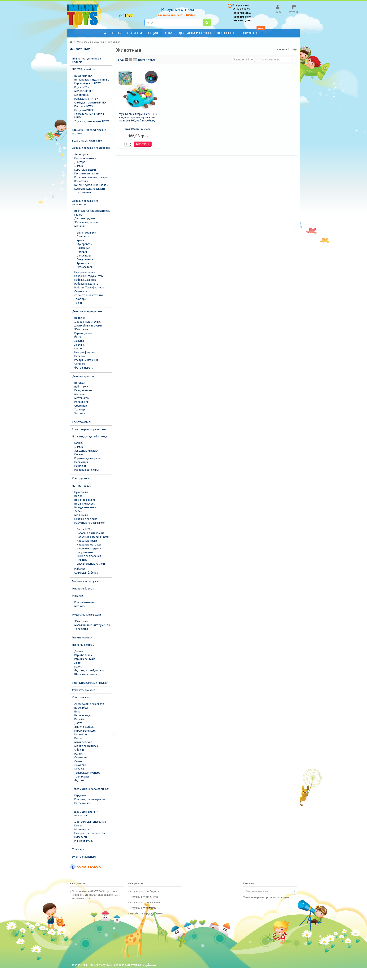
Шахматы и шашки (85, 674)
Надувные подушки (89, 548)
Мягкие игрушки (82, 637)
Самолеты (81, 291)
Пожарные (83, 247)
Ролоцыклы (81, 401)
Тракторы (80, 298)
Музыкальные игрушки (86, 614)
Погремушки (82, 803)
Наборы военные (85, 272)
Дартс (78, 723)
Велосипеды (82, 715)
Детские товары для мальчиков (85, 202)
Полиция (82, 251)
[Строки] (135, 60)
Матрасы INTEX (83, 91)
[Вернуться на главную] (71, 42)
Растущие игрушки (86, 359)
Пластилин (81, 837)
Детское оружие (84, 218)
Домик (78, 446)
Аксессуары (81, 154)
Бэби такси (81, 386)
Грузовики (83, 236)
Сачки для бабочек (86, 572)
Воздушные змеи (85, 507)
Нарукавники (85, 552)
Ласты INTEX (84, 529)
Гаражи (78, 214)
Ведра (78, 495)
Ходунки (79, 413)
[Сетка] (126, 60)
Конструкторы (81, 478)
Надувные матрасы (89, 544)
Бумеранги (81, 492)
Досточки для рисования (90, 821)
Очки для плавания (89, 556)
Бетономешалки (87, 232)
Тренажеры (81, 776)
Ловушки (79, 344)
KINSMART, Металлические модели (89, 131)
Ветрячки (80, 317)
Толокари (78, 849)
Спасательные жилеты (91, 563)
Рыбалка (79, 568)
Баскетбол (81, 707)
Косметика (81, 181)
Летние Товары (81, 485)
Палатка (79, 356)
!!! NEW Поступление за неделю (86, 60)
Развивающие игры (86, 469)
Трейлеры (83, 263)
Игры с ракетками (85, 730)
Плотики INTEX (83, 106)
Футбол (79, 780)
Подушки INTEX (84, 110)
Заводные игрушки (86, 450)
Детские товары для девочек (91, 147)
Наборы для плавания (90, 533)
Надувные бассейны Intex (93, 536)
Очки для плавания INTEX (90, 102)
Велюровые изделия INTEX (91, 79)
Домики (79, 165)
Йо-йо (78, 337)
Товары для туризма (87, 772)
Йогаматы (80, 734)
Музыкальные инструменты (92, 625)
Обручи (79, 749)
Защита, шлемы (84, 726)
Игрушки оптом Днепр (144, 896)
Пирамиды (81, 462)
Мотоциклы (81, 398)
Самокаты (80, 757)
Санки (78, 761)
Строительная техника (88, 295)
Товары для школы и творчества (85, 813)
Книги (78, 825)
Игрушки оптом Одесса (144, 891)
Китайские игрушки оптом (146, 913)
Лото (77, 662)
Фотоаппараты (83, 367)
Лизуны (79, 340)
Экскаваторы (85, 267)
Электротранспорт (84, 856)
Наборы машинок (85, 279)
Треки (78, 302)
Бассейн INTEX (83, 75)
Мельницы (81, 515)
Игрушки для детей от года (89, 436)
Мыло (78, 348)
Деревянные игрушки (87, 321)
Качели (78, 454)
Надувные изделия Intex (89, 522)
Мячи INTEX (81, 94)
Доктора (79, 162)
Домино (79, 651)
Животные (81, 329)
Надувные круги (87, 540)
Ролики (79, 753)
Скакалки (80, 765)
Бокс (77, 711)
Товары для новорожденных (90, 789)
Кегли (78, 738)
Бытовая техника (85, 158)
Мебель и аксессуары (85, 581)
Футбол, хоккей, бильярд (90, 670)
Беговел (79, 382)
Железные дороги (86, 222)
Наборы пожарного (86, 283)
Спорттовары (80, 697)
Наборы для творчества (89, 833)
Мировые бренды (83, 588)
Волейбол (80, 719)
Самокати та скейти (84, 690)
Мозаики (77, 595)
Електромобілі (81, 421)
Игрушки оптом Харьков (145, 902)
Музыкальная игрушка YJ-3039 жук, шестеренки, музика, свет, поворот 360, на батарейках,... (138, 117)
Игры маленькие (84, 658)
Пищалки (80, 465)
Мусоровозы (85, 244)
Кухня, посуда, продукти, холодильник (89, 190)
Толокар (79, 409)
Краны (80, 240)
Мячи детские (83, 742)
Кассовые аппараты (86, 173)
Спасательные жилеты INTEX (89, 115)
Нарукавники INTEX (86, 98)
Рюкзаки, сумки (83, 840)
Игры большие (83, 655)
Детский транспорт (84, 376)
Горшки (78, 443)
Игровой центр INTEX (87, 83)
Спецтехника (85, 259)
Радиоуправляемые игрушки (90, 682)
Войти (278, 12)
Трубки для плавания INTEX (91, 121)
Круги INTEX (81, 87)
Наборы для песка (85, 518)
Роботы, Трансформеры (89, 287)
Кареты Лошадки (85, 169)
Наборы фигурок (84, 352)
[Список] (130, 60)
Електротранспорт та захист (90, 429)
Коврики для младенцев (90, 799)
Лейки (78, 511)
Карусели (80, 795)
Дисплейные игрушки (88, 325)
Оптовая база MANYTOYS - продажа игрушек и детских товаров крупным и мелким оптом (96, 895)
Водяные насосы (84, 503)
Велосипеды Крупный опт (88, 140)
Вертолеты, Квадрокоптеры (92, 210)
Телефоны (81, 628)
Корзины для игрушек (88, 458)
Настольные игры (83, 644)
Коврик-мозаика (84, 602)
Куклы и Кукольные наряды (91, 184)
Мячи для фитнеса (86, 745)
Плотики (82, 559)
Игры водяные (83, 333)
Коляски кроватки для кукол (92, 177)
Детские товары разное (87, 311)
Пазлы (78, 666)
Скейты (79, 768)
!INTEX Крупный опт (84, 69)
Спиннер (79, 363)
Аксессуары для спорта (89, 703)
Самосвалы (84, 255)
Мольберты (81, 829)
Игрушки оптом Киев (143, 907)
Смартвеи (80, 405)
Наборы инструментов (88, 276)
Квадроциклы (83, 390)
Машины (79, 226)
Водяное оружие (85, 499)
